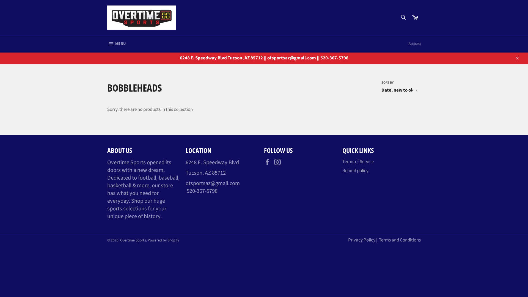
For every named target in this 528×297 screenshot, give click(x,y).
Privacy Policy (361, 240)
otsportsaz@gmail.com (213, 183)
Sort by (387, 83)
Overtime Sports (133, 240)
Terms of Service (358, 161)
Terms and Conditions (400, 240)
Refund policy (355, 170)
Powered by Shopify (163, 240)
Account (415, 43)
